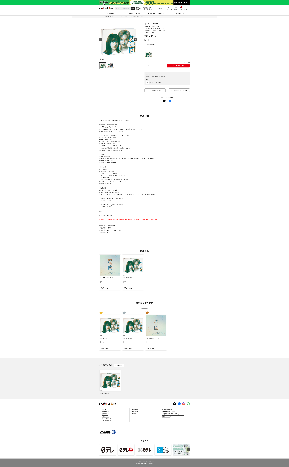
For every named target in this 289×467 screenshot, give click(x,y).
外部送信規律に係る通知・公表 (169, 413)
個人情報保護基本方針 (167, 409)
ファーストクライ (145, 8)
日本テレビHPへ (166, 417)
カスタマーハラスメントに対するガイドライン (173, 415)
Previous (100, 39)
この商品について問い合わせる (179, 90)
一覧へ (144, 307)
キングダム (138, 8)
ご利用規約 (134, 413)
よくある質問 (135, 409)
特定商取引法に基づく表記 (168, 411)
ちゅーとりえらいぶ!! (140, 9)
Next (135, 39)
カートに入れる (180, 65)
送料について (158, 82)
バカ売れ (144, 7)
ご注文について (105, 411)
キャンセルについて (106, 419)
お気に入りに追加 (156, 90)
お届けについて (105, 417)
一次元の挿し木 (148, 9)
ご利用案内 (104, 409)
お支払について (105, 413)
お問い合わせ (135, 411)
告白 (150, 8)
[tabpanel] (118, 41)
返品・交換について (106, 420)
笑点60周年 (148, 7)
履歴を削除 (119, 365)
